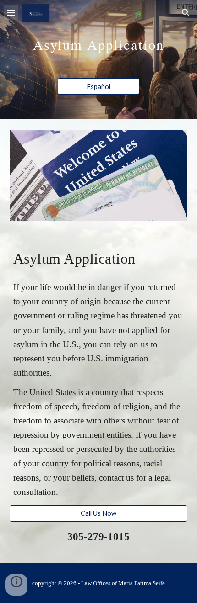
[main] (99, 40)
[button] (11, 12)
